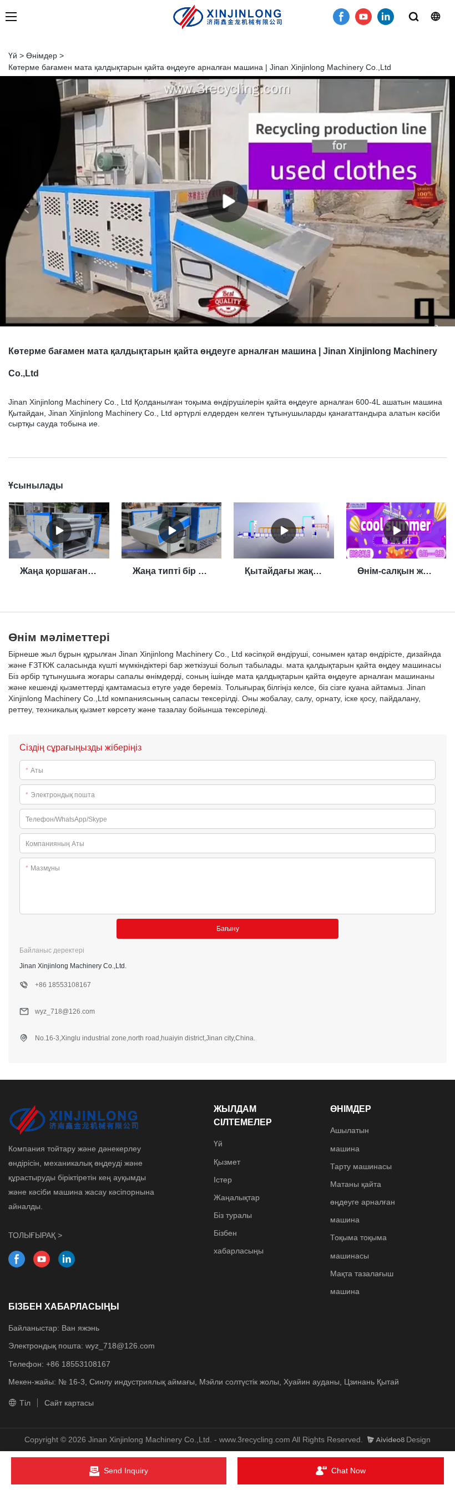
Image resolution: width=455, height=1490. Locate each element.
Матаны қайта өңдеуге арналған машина (362, 1202)
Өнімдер (41, 55)
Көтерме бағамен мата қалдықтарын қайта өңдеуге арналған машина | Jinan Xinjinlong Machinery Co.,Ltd (199, 67)
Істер (223, 1179)
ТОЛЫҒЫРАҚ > (35, 1235)
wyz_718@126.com (120, 1345)
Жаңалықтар (237, 1197)
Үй (12, 55)
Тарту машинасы (361, 1166)
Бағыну (227, 929)
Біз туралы (233, 1215)
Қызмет (227, 1161)
